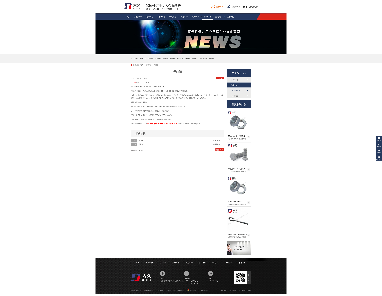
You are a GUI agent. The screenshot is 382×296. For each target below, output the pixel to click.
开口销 (156, 65)
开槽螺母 (187, 59)
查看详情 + (216, 140)
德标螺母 (165, 59)
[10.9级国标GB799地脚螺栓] (239, 220)
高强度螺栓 (203, 59)
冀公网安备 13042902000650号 (198, 290)
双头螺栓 (172, 16)
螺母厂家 (143, 59)
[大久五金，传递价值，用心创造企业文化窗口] (191, 54)
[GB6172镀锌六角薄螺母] (239, 122)
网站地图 (224, 290)
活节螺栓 (141, 140)
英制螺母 (172, 59)
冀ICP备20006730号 (178, 290)
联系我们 (230, 16)
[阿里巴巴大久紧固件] (217, 8)
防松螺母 (180, 59)
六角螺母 (138, 16)
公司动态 (234, 96)
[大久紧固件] (143, 281)
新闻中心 (207, 16)
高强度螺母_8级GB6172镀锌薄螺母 (240, 201)
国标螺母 (158, 59)
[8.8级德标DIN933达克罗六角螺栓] (239, 154)
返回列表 (219, 78)
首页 (128, 16)
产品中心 (184, 16)
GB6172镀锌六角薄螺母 (236, 136)
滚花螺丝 (141, 144)
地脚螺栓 (149, 16)
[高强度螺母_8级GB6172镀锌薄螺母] (239, 187)
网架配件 (195, 59)
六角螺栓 (161, 16)
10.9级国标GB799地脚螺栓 (237, 234)
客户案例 (195, 16)
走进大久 (218, 16)
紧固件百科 (236, 90)
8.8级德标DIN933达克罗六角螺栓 (239, 169)
